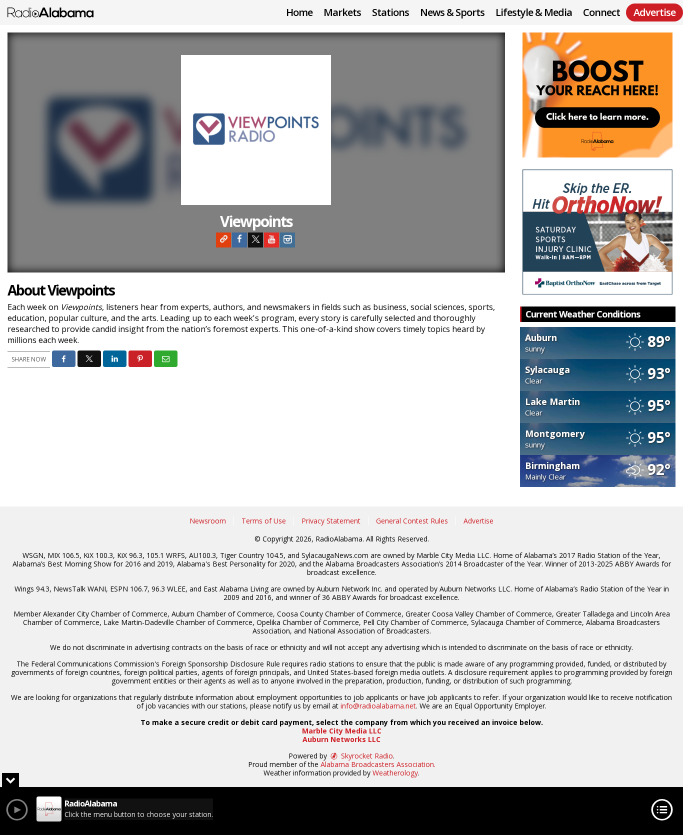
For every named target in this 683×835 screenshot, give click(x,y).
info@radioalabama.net (378, 705)
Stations (390, 12)
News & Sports (452, 12)
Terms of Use (264, 521)
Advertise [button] (655, 12)
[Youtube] (271, 240)
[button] (64, 358)
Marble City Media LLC (342, 731)
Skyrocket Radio (366, 755)
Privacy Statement (331, 521)
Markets (342, 12)
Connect (601, 12)
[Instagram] (287, 240)
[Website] (223, 240)
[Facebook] (239, 240)
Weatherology (395, 773)
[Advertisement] (597, 95)
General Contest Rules (412, 521)
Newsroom (208, 521)
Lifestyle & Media (534, 12)
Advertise (479, 521)
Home (299, 12)
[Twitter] (255, 240)
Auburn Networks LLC (341, 739)
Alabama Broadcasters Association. (378, 764)
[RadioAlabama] (58, 11)
